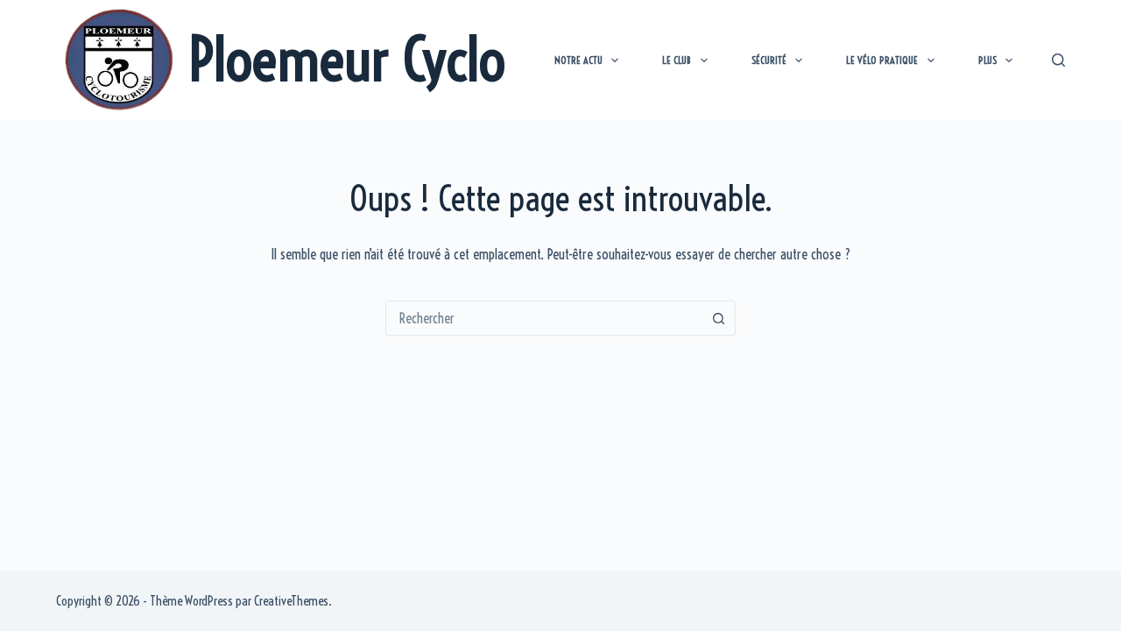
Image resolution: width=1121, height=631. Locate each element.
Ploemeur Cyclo (346, 59)
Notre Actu (578, 60)
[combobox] (544, 318)
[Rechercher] (1058, 60)
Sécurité (768, 60)
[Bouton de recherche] (718, 318)
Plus (987, 60)
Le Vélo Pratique (882, 60)
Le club (676, 60)
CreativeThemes (291, 600)
